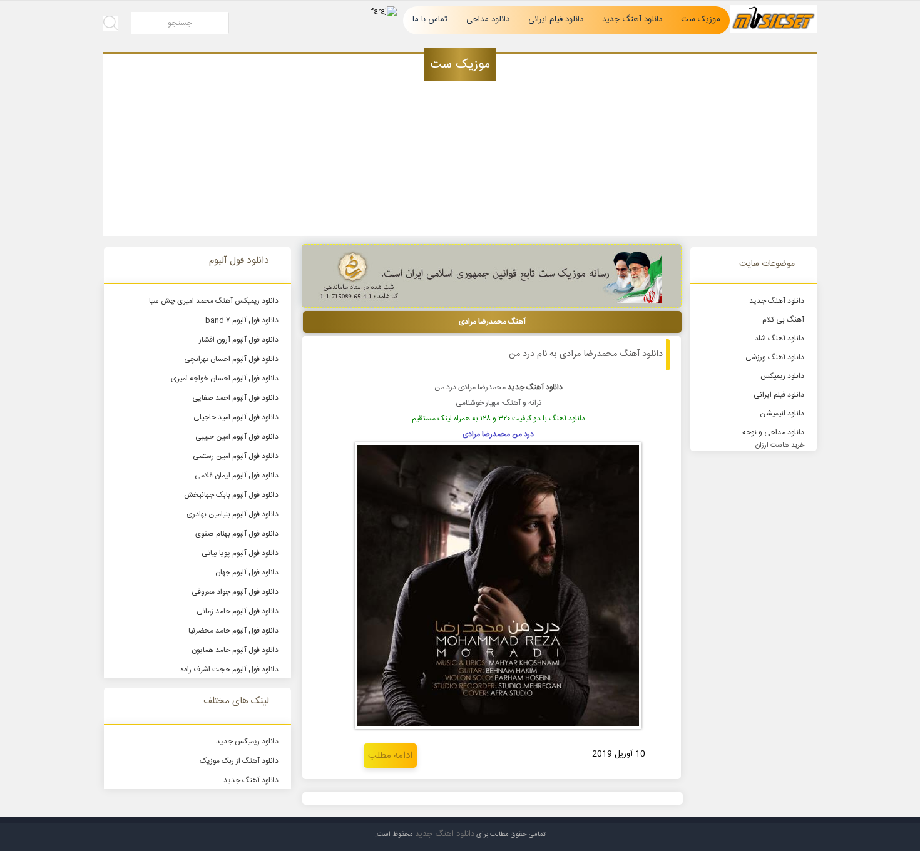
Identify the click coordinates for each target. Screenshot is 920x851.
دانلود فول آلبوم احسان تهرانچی (231, 359)
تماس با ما (429, 19)
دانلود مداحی (487, 19)
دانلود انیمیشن (782, 413)
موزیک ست (700, 19)
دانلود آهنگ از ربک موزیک (239, 761)
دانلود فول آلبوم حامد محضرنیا (233, 630)
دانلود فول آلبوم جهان (247, 572)
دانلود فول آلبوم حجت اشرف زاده (229, 669)
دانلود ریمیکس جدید (247, 741)
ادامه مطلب (390, 755)
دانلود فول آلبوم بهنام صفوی (237, 533)
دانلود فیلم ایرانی (555, 19)
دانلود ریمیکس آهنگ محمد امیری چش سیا (214, 301)
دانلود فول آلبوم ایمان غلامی (237, 475)
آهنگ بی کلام (783, 319)
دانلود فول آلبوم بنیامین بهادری (233, 514)
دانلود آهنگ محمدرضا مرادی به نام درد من (586, 354)
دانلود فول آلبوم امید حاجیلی (236, 417)
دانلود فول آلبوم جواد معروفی (235, 592)
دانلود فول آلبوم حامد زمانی (238, 611)
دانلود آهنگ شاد (779, 338)
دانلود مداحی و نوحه (773, 432)
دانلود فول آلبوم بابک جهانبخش (231, 495)
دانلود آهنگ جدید (632, 19)
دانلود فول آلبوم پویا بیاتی (240, 553)
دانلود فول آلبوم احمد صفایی (235, 398)
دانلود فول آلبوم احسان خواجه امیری (225, 378)
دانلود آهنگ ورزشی (774, 357)
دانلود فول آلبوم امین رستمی (236, 456)
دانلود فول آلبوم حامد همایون (235, 650)
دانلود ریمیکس (782, 376)
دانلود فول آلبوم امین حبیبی (237, 437)
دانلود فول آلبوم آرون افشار (239, 340)
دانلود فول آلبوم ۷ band (242, 320)
